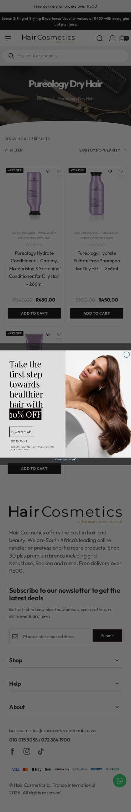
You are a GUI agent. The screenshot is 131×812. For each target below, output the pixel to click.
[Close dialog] (126, 354)
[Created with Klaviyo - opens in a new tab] (65, 460)
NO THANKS (19, 441)
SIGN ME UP (21, 432)
